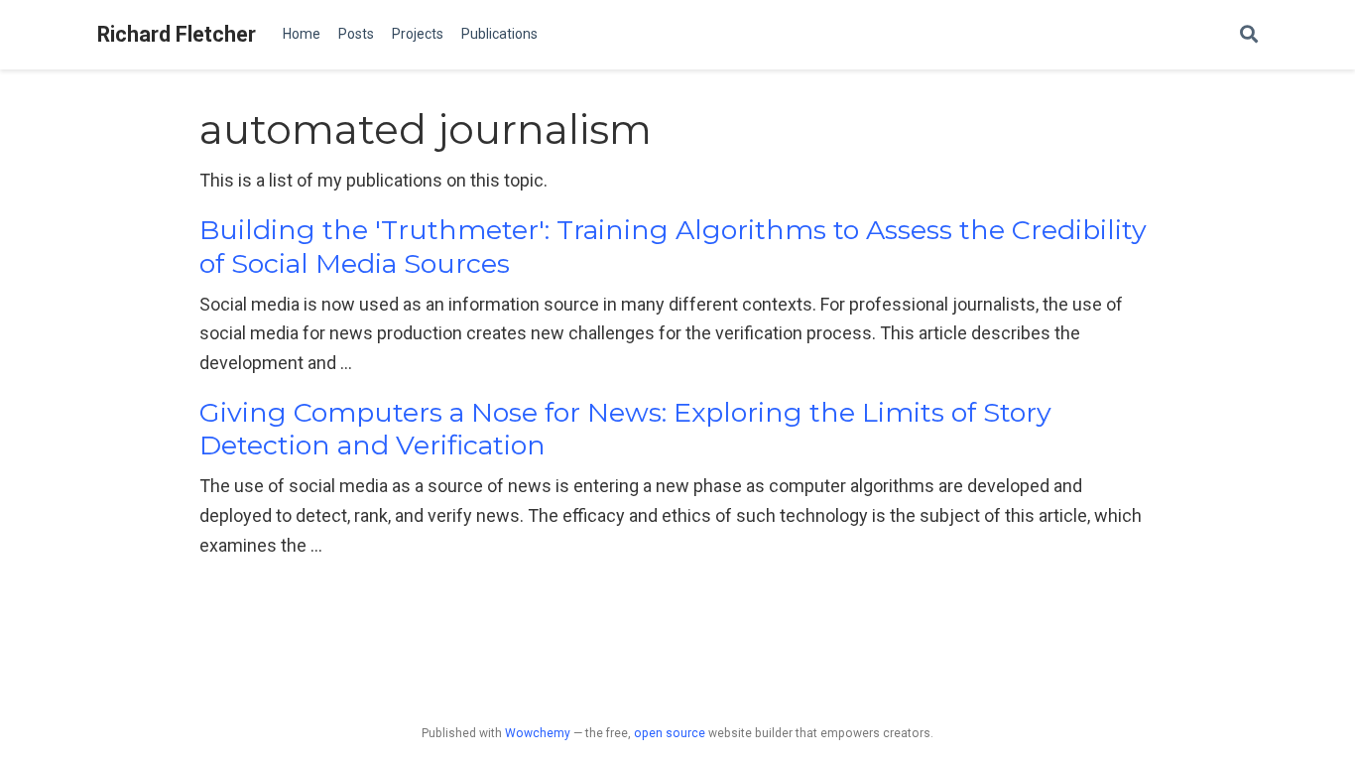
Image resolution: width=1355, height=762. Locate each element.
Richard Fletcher (176, 34)
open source (669, 733)
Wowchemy (537, 733)
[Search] (1249, 35)
